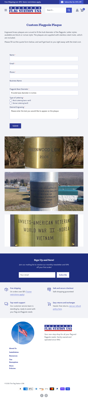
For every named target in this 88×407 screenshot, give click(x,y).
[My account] (77, 10)
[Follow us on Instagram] (46, 395)
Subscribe (63, 275)
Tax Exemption (13, 360)
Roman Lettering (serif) (20, 103)
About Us (12, 348)
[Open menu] (6, 10)
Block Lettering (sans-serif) (22, 100)
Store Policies (12, 367)
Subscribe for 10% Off (73, 2)
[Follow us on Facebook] (41, 395)
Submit (15, 126)
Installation (14, 352)
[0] (81, 10)
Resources (13, 356)
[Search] (69, 10)
